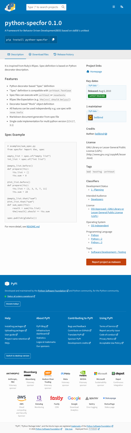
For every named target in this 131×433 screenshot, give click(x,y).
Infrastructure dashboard (43, 332)
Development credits (78, 343)
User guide (10, 334)
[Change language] (122, 7)
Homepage (96, 71)
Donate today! (12, 303)
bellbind (99, 134)
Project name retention (16, 339)
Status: (20, 296)
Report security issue (110, 330)
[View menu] (114, 7)
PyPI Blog (41, 326)
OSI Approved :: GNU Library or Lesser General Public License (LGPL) (107, 212)
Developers (97, 199)
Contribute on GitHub (78, 330)
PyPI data (92, 85)
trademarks (76, 426)
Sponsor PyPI (74, 339)
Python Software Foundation (52, 290)
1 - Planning (97, 190)
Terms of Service (108, 326)
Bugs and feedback (77, 326)
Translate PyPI (75, 334)
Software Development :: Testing (108, 252)
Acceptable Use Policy (110, 343)
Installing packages (14, 326)
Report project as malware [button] (106, 262)
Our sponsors (42, 346)
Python (95, 235)
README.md (33, 226)
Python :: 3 (96, 242)
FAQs (7, 343)
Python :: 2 (96, 239)
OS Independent (100, 225)
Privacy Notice (107, 339)
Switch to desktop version (17, 355)
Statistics (41, 338)
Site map (69, 429)
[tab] (15, 54)
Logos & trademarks (46, 342)
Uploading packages (14, 330)
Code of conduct (108, 334)
